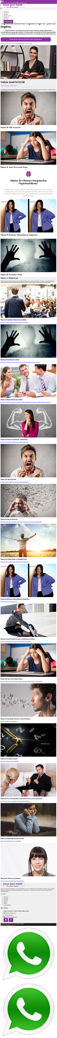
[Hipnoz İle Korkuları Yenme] (28, 271)
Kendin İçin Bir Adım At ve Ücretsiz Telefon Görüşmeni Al (26, 39)
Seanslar (6, 14)
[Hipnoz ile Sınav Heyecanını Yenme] (28, 164)
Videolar (6, 18)
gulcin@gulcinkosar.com (11, 917)
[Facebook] (1, 1)
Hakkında (6, 12)
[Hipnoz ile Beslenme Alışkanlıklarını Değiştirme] (28, 232)
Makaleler (6, 17)
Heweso (13, 925)
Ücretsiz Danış (8, 21)
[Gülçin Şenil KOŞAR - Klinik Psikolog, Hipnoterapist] (13, 7)
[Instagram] (3, 1)
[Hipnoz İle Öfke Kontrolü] (28, 124)
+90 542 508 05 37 (8, 915)
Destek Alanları (8, 15)
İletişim (5, 902)
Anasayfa (6, 11)
